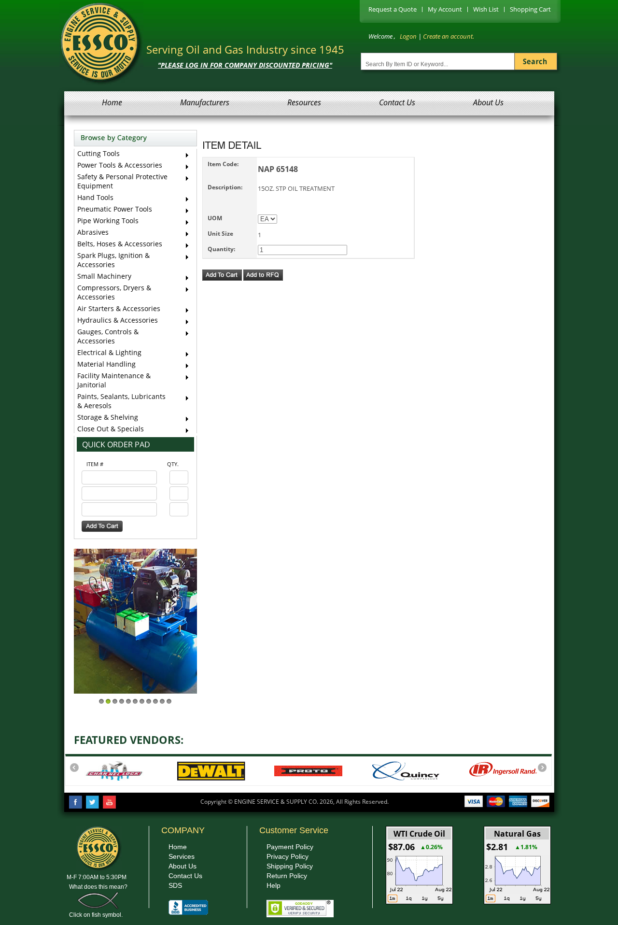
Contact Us (397, 102)
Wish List (486, 9)
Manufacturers (204, 102)
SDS (175, 885)
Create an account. (448, 36)
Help (274, 885)
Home (112, 102)
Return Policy (287, 876)
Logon (408, 36)
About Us (488, 102)
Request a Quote (392, 9)
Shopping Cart (530, 9)
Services (182, 856)
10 (162, 701)
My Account (445, 9)
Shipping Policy (290, 866)
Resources (304, 102)
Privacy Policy (288, 856)
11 (169, 701)
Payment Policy (290, 847)
